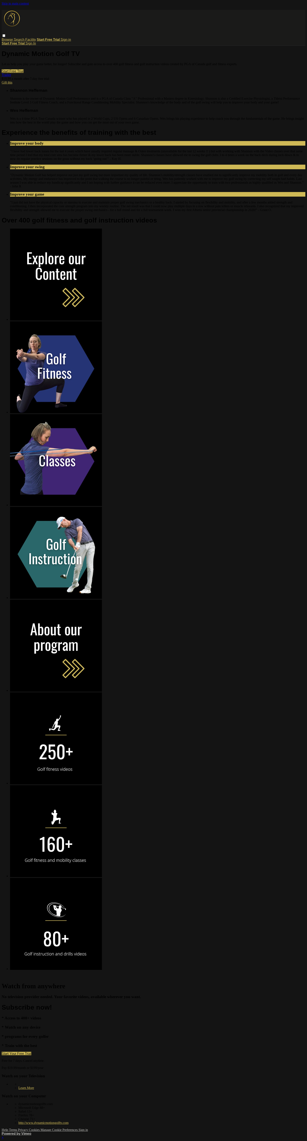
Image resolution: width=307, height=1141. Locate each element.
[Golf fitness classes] (56, 505)
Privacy (23, 1130)
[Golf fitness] (56, 412)
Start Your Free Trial (16, 1053)
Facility (30, 39)
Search (19, 39)
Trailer (6, 75)
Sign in (66, 39)
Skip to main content (15, 3)
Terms (13, 1130)
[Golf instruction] (56, 597)
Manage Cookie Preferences (60, 1130)
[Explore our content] (56, 319)
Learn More (26, 1088)
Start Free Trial (13, 71)
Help (5, 1130)
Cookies (35, 1130)
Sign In (30, 43)
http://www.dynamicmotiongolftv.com (43, 1122)
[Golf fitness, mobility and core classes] (56, 876)
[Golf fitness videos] (56, 783)
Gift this (7, 82)
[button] (4, 35)
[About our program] (56, 690)
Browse (8, 39)
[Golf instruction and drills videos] (56, 969)
